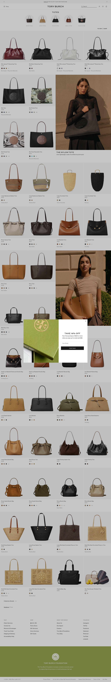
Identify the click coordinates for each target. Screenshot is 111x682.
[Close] (85, 321)
